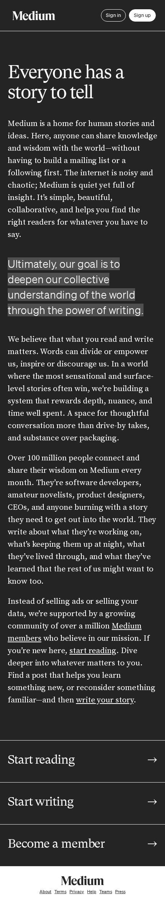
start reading (92, 651)
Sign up (142, 15)
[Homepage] (33, 15)
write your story (105, 700)
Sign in (113, 15)
